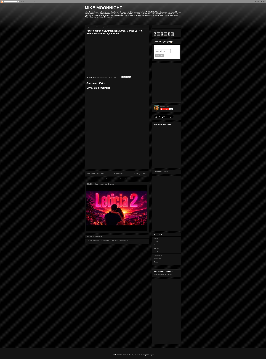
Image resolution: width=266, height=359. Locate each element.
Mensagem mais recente (95, 174)
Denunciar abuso (161, 171)
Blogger (151, 355)
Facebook (157, 252)
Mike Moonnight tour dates (163, 274)
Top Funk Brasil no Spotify (94, 236)
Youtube (156, 248)
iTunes (156, 241)
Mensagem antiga (140, 174)
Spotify (156, 238)
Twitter (156, 262)
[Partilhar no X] (126, 77)
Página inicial (119, 174)
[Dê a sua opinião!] (124, 77)
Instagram (157, 258)
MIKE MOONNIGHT (103, 7)
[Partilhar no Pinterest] (130, 77)
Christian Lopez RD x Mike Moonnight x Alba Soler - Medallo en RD (107, 240)
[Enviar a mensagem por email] (122, 77)
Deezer (156, 245)
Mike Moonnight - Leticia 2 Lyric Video (100, 184)
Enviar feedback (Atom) (121, 179)
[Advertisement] (116, 152)
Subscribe (159, 47)
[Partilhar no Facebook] (128, 77)
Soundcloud (158, 255)
